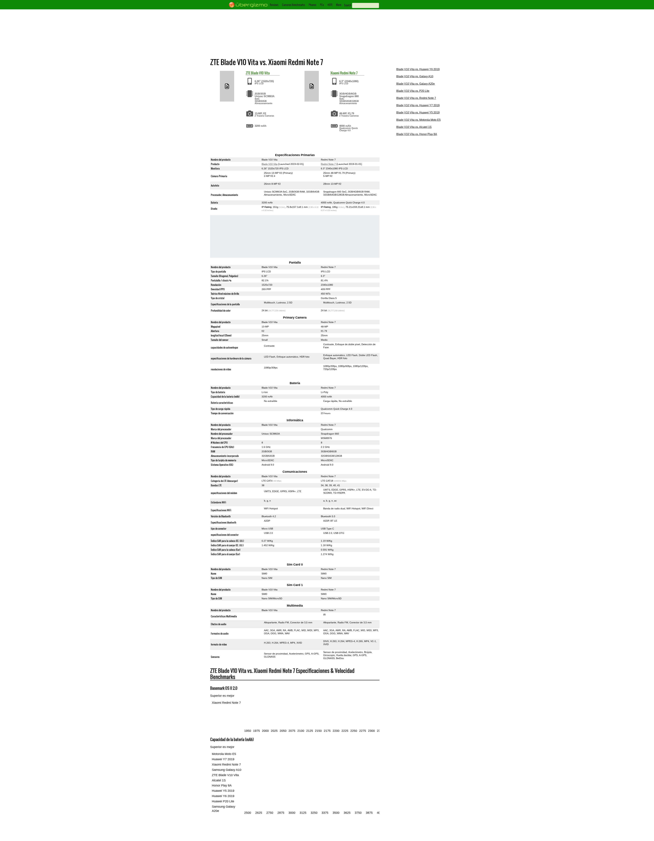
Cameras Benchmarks (293, 5)
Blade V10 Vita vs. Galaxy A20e (415, 83)
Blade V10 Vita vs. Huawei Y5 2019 (418, 112)
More (338, 5)
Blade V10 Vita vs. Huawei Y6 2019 (418, 69)
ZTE (248, 72)
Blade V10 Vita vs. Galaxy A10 (414, 76)
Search (347, 5)
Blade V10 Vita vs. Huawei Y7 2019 (418, 105)
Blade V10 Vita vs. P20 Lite (412, 90)
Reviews (274, 5)
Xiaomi (334, 72)
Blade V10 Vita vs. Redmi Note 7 (416, 98)
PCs (322, 5)
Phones (312, 5)
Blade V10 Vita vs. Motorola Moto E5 (418, 119)
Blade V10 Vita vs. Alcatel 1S (414, 127)
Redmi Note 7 (348, 72)
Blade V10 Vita (260, 72)
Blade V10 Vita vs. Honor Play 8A (416, 134)
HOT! (330, 5)
